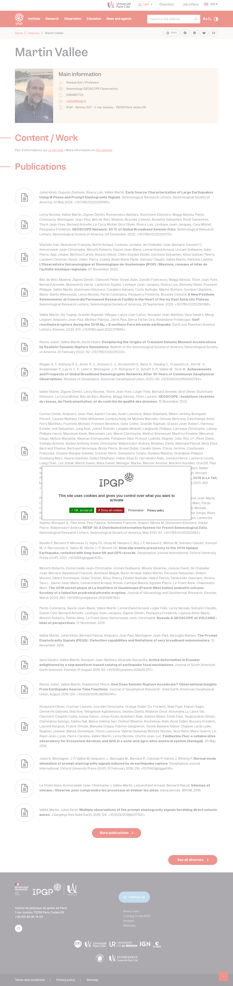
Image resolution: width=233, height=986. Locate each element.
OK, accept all (83, 510)
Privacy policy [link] (155, 510)
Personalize (136, 510)
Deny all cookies (111, 510)
